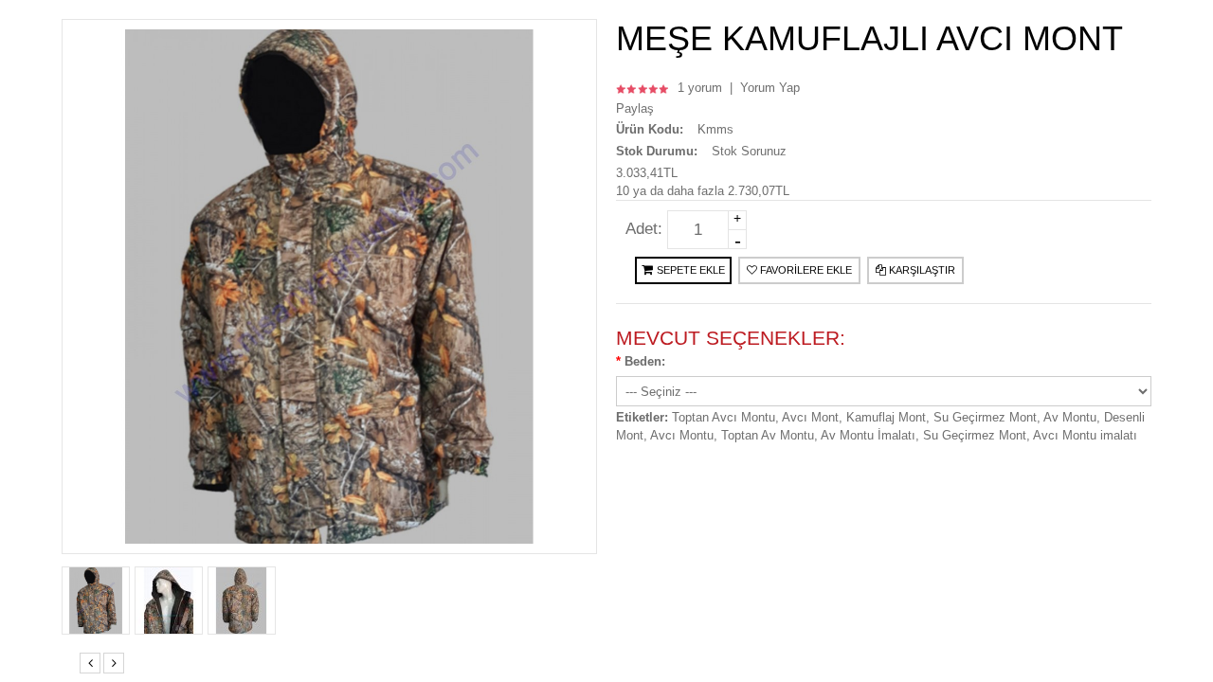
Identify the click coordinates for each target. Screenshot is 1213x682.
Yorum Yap (770, 88)
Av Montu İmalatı (868, 435)
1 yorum (700, 88)
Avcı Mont (810, 417)
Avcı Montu (682, 435)
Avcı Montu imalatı (1085, 435)
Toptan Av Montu (767, 435)
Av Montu (1069, 417)
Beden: (645, 361)
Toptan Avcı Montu (723, 417)
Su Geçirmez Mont (985, 417)
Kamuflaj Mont (886, 417)
